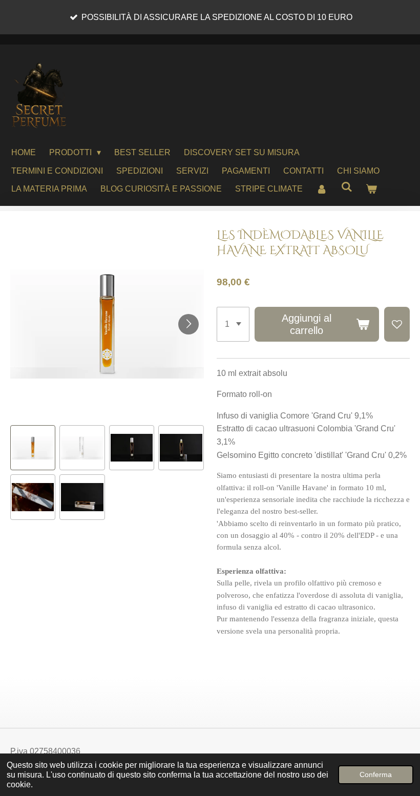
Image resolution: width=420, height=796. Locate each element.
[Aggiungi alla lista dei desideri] (397, 324)
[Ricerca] (346, 187)
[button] (32, 447)
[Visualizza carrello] (371, 189)
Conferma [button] (376, 774)
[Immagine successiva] (188, 324)
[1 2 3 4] (233, 324)
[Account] (321, 189)
